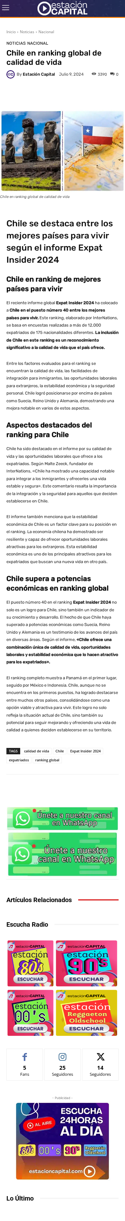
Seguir (62, 1053)
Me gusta (25, 1053)
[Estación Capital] (11, 74)
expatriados (19, 759)
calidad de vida (36, 751)
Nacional (46, 31)
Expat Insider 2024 (85, 751)
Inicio (11, 31)
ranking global (47, 759)
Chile (59, 751)
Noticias (27, 31)
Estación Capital (39, 74)
